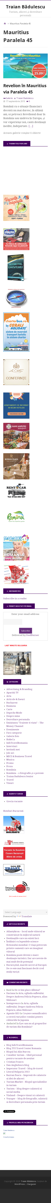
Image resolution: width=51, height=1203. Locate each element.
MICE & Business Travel (19, 756)
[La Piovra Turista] (14, 858)
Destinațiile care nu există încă (22, 938)
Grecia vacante (14, 801)
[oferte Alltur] (16, 583)
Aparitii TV (12, 692)
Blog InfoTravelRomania (19, 1045)
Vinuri (10, 783)
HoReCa (10, 739)
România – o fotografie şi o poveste (25, 773)
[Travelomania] (17, 898)
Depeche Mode (14, 712)
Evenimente (12, 729)
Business (11, 706)
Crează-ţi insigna (8, 1137)
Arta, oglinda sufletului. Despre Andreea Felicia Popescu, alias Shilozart (26, 996)
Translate (26, 916)
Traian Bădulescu (25, 7)
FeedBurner (32, 635)
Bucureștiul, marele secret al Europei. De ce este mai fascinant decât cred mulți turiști (26, 968)
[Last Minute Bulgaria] (15, 646)
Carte (9, 709)
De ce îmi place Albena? (27, 990)
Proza (9, 766)
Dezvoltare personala (18, 719)
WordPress (20, 1184)
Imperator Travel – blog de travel (24, 1068)
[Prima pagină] (4, 23)
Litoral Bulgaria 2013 (18, 1071)
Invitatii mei (13, 749)
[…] (31, 126)
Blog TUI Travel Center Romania (23, 1048)
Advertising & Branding (19, 689)
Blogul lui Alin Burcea (18, 1051)
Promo (10, 763)
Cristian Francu (15, 1061)
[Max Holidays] (13, 832)
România (11, 769)
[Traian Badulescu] (4, 1133)
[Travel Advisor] (13, 875)
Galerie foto (12, 736)
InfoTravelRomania (17, 743)
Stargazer (31, 1184)
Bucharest (11, 702)
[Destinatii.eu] (16, 307)
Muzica (10, 759)
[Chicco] (16, 249)
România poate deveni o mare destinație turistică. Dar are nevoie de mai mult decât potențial (26, 958)
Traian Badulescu (8, 1130)
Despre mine (13, 716)
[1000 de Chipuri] (17, 674)
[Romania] (16, 529)
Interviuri (11, 746)
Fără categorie (14, 732)
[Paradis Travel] (16, 559)
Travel (10, 779)
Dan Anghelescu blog (17, 1065)
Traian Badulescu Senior (19, 776)
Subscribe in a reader (15, 598)
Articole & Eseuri (15, 699)
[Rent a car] (16, 499)
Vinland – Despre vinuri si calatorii (25, 1095)
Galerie (9, 98)
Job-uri (10, 753)
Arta (8, 696)
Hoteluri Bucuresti (13, 811)
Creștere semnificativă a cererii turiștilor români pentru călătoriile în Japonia (26, 1016)
